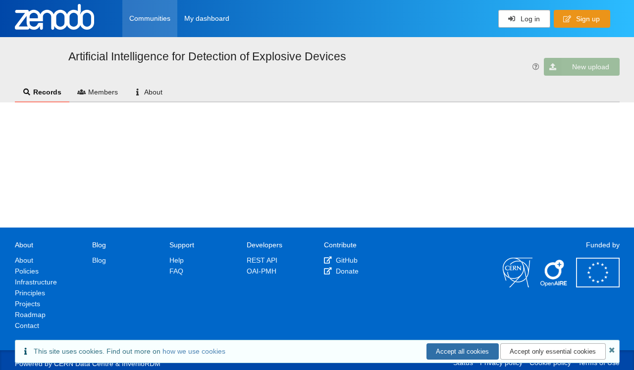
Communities (149, 18)
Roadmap (30, 315)
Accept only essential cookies (553, 351)
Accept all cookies (462, 351)
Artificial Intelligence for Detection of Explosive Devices (207, 56)
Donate (346, 271)
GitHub (346, 260)
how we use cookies (193, 351)
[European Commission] (598, 285)
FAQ (176, 271)
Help (176, 260)
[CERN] (517, 285)
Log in (529, 19)
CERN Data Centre (83, 364)
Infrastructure (36, 282)
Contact (27, 325)
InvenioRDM (141, 364)
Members (103, 92)
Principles (30, 293)
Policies (27, 271)
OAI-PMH (261, 271)
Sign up (587, 19)
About (153, 92)
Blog (99, 260)
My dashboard (206, 18)
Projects (27, 304)
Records (47, 92)
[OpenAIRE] (554, 285)
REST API (262, 260)
